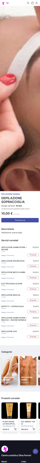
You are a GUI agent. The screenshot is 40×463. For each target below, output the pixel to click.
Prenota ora (20, 220)
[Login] (36, 3)
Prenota (33, 255)
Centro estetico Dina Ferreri (16, 455)
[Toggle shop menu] (7, 3)
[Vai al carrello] (32, 3)
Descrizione (7, 229)
